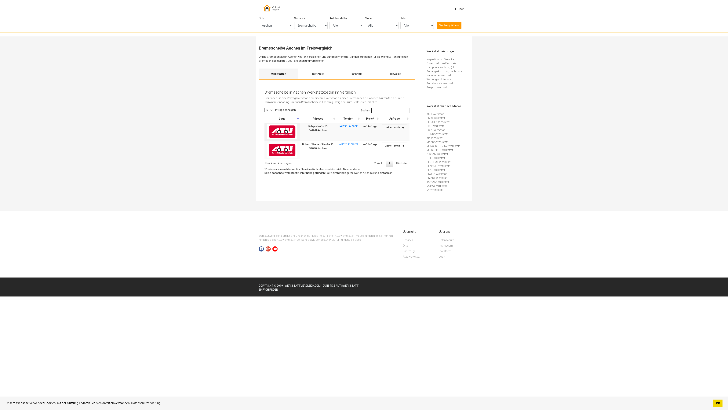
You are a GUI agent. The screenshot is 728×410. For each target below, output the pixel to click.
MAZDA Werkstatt (437, 142)
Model (368, 18)
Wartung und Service (439, 79)
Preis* (370, 118)
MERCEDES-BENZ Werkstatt (443, 145)
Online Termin (392, 127)
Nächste (401, 163)
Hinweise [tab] (395, 73)
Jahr (403, 18)
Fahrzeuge (409, 251)
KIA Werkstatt (434, 138)
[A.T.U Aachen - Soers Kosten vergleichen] (282, 149)
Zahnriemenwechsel (439, 75)
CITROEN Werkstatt (438, 122)
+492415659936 (348, 126)
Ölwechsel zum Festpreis (441, 63)
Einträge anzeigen (284, 109)
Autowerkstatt (411, 256)
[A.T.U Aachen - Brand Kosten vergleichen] (282, 131)
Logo (282, 118)
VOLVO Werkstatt (437, 185)
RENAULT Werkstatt (438, 165)
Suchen (365, 110)
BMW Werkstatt (436, 118)
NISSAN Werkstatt (437, 153)
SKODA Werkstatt (437, 173)
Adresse (318, 118)
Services (299, 18)
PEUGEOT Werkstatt (438, 161)
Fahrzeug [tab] (356, 73)
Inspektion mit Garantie (440, 59)
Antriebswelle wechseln (440, 83)
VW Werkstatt (435, 189)
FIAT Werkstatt (435, 126)
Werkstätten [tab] (278, 73)
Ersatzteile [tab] (317, 73)
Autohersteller (338, 18)
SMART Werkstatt (437, 177)
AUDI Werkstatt (435, 114)
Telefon (348, 118)
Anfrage (394, 118)
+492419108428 (348, 144)
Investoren (445, 251)
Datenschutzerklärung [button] (146, 403)
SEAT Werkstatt (436, 169)
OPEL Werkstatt (436, 157)
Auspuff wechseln (437, 87)
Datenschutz (446, 240)
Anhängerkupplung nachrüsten (445, 71)
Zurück (378, 163)
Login (442, 256)
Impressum (446, 245)
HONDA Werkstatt (437, 134)
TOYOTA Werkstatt (438, 181)
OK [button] (718, 403)
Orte (261, 18)
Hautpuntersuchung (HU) (442, 67)
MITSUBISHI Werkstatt (440, 149)
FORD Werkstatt (436, 130)
